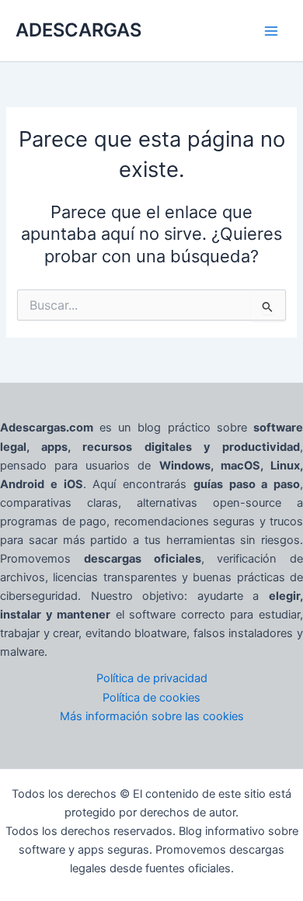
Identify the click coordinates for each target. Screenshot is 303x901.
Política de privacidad (151, 678)
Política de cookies (151, 698)
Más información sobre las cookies (152, 716)
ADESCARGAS (78, 30)
